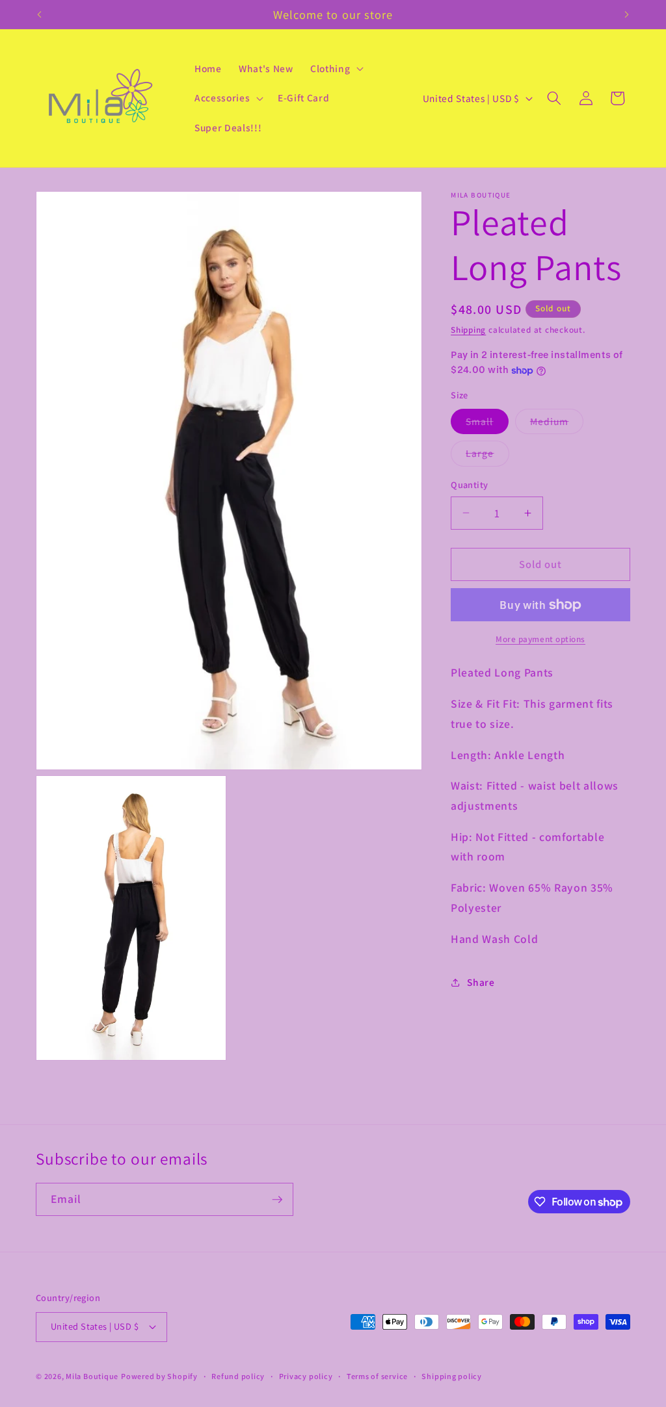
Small (487, 424)
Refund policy (238, 1376)
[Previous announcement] (39, 14)
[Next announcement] (627, 14)
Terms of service (377, 1376)
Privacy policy (306, 1376)
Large (487, 456)
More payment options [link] (540, 639)
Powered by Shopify (159, 1376)
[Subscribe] (277, 1200)
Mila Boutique (92, 1376)
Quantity (469, 484)
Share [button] (480, 981)
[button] (335, 68)
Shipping (468, 329)
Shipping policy (451, 1376)
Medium (557, 424)
